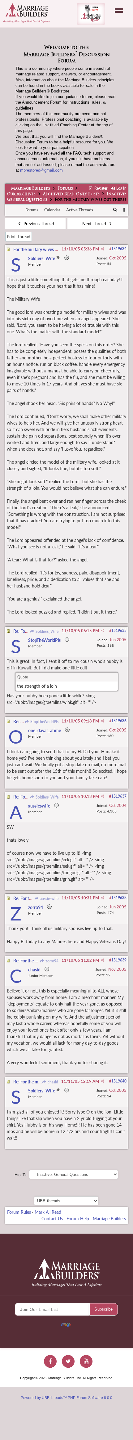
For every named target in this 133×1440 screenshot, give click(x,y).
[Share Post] (102, 249)
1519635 (119, 630)
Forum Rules (19, 1212)
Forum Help (77, 1218)
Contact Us (52, 1218)
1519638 (119, 897)
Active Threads (79, 209)
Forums (65, 189)
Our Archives (21, 194)
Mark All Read (48, 1212)
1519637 (119, 796)
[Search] (115, 210)
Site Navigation (119, 10)
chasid (52, 1082)
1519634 (119, 248)
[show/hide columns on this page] (124, 210)
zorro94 (51, 961)
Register (100, 188)
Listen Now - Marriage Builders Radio (91, 14)
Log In (121, 188)
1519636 (119, 720)
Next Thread (94, 223)
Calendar (52, 209)
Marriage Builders (30, 189)
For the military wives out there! (43, 249)
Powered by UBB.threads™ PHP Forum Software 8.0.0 (66, 1398)
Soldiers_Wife (46, 631)
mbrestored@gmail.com (41, 170)
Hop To (21, 1174)
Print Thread (18, 236)
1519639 (119, 960)
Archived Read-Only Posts (71, 194)
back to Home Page (27, 10)
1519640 (119, 1081)
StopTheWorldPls (43, 721)
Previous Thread (38, 223)
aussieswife (48, 898)
